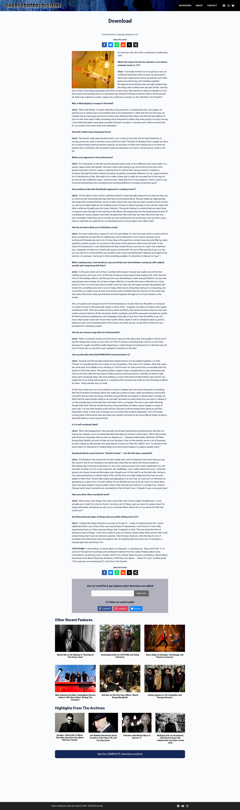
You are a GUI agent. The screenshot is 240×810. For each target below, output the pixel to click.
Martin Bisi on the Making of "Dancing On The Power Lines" (75, 656)
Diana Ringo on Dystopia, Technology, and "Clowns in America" (164, 656)
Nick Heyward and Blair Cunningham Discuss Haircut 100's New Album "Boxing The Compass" (75, 697)
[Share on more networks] (135, 44)
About (199, 5)
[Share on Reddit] (123, 44)
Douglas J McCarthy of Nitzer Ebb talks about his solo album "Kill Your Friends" (70, 737)
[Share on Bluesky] (110, 44)
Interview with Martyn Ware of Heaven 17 (136, 736)
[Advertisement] (120, 780)
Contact (212, 5)
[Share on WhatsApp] (116, 44)
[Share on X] (129, 44)
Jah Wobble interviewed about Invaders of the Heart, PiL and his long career (103, 737)
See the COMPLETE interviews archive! (120, 754)
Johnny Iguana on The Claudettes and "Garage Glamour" (165, 696)
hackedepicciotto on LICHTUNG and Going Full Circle (120, 656)
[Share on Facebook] (104, 44)
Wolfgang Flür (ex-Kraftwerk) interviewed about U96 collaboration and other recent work (170, 739)
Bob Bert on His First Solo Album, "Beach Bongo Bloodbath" (120, 696)
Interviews (185, 5)
